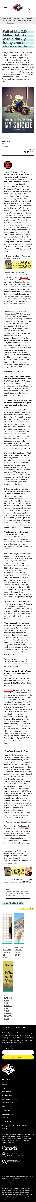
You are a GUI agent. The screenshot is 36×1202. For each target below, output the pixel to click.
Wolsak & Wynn (21, 895)
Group (12, 1183)
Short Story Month (11, 895)
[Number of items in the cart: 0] (29, 9)
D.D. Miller (8, 891)
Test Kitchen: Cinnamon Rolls (7, 952)
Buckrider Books (21, 282)
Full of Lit (26, 893)
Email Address (7, 1049)
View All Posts (26, 909)
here (25, 858)
